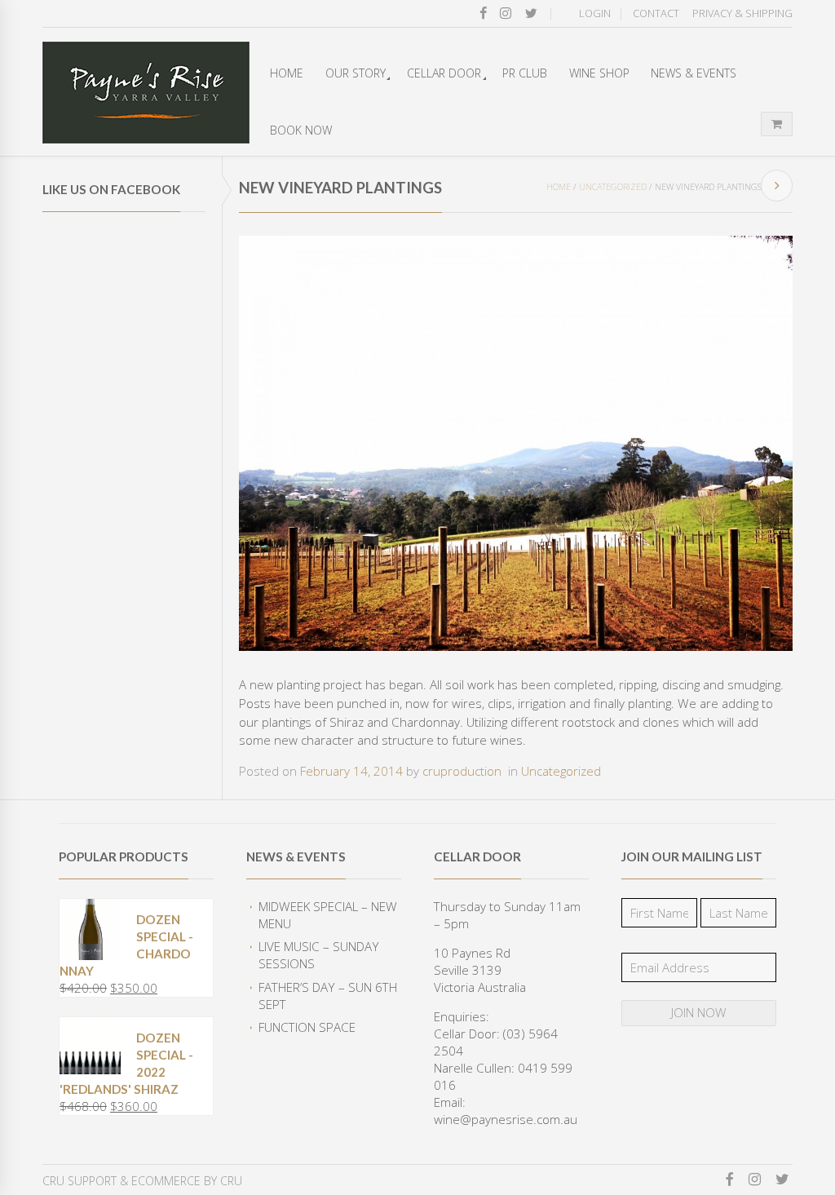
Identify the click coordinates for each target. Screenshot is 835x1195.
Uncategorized (613, 187)
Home (286, 73)
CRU (231, 1180)
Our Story (355, 73)
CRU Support (79, 1180)
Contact (656, 13)
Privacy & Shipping (742, 13)
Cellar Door (444, 73)
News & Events (693, 73)
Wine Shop (599, 73)
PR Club (524, 73)
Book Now (301, 130)
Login (595, 13)
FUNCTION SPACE (307, 1027)
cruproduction (461, 771)
